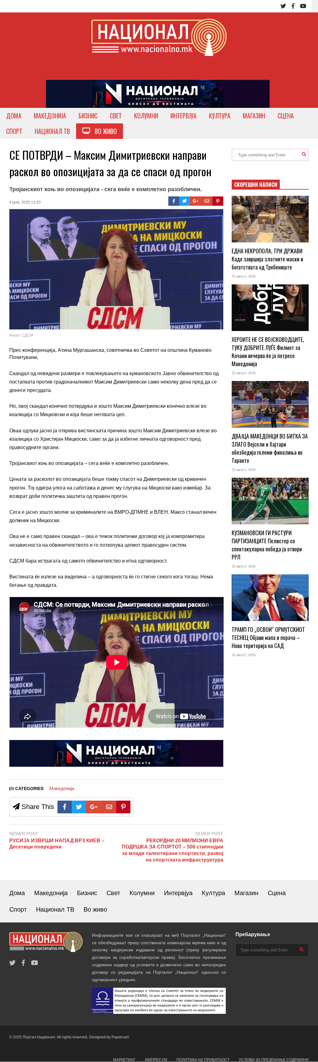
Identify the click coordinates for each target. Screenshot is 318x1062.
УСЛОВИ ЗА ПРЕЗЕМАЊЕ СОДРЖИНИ (274, 1060)
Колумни (142, 893)
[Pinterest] (217, 201)
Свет (113, 893)
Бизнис (87, 893)
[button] (116, 350)
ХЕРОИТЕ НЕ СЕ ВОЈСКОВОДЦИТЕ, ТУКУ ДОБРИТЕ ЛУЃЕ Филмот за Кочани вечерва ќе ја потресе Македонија (268, 351)
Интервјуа (178, 893)
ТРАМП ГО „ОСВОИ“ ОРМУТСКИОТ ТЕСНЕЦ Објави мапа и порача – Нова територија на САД (268, 637)
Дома (17, 893)
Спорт (18, 909)
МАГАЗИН (254, 115)
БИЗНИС (88, 115)
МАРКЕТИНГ (124, 1060)
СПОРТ (14, 131)
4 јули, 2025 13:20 (25, 202)
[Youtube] (303, 6)
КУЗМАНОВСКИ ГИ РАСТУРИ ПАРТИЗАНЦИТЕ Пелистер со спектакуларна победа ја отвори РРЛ (267, 545)
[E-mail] (207, 201)
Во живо (95, 909)
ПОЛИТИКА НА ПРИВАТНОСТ (202, 1060)
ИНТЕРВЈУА (183, 115)
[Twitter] (283, 6)
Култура (213, 893)
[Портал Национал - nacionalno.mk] (159, 43)
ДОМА (13, 115)
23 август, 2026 (244, 276)
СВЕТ (116, 115)
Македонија (61, 788)
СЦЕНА (286, 115)
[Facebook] (293, 6)
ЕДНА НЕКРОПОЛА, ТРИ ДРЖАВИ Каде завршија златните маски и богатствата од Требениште (267, 259)
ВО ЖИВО (103, 131)
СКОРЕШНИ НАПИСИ (255, 184)
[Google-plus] (196, 201)
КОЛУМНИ (146, 115)
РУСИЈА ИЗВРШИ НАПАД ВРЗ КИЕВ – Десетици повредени (56, 844)
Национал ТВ (55, 909)
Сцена (277, 893)
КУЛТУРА (219, 115)
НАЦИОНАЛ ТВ (52, 131)
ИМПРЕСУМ (156, 1060)
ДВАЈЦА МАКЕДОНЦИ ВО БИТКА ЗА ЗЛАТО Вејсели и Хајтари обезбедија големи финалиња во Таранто (270, 448)
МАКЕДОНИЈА (50, 115)
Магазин (246, 893)
